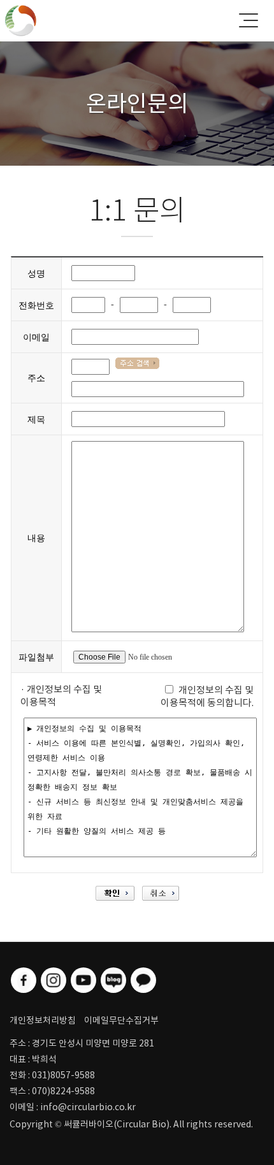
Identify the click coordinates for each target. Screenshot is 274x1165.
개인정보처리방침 (43, 1020)
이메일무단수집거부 (121, 1020)
